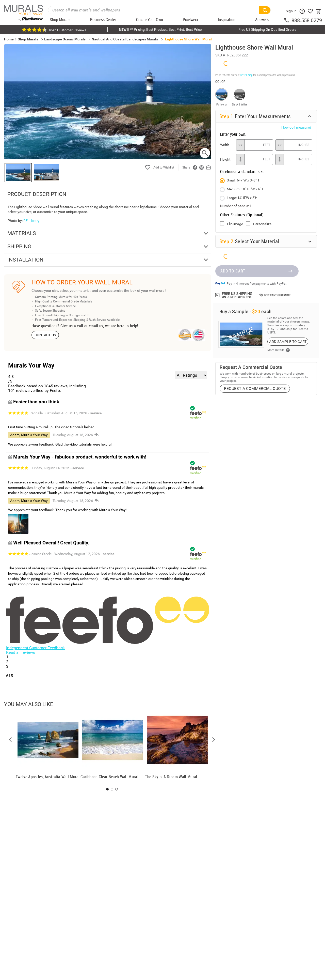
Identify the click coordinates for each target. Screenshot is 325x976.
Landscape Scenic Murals (65, 39)
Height (225, 159)
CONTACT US (45, 335)
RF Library (31, 221)
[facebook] (195, 167)
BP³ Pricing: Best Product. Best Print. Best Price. (161, 29)
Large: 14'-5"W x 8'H (242, 198)
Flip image (235, 224)
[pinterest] (201, 167)
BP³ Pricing (246, 75)
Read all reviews (20, 652)
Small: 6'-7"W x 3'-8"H (243, 180)
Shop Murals (28, 39)
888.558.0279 (306, 20)
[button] (10, 739)
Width (224, 145)
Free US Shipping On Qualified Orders (267, 29)
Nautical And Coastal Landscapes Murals (125, 39)
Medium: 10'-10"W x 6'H (245, 189)
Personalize (262, 224)
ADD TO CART (232, 271)
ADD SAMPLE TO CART (287, 342)
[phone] (287, 20)
